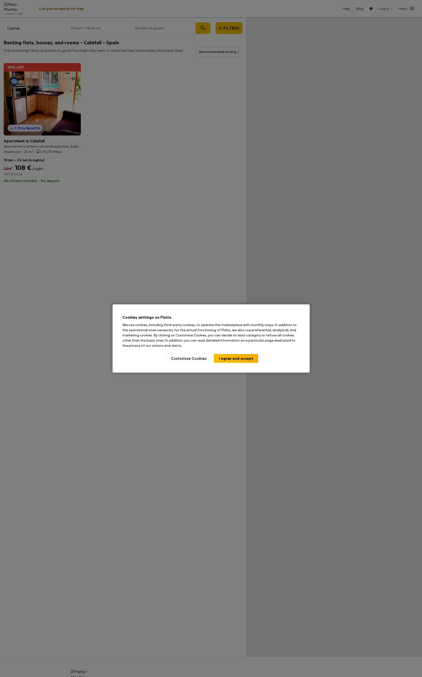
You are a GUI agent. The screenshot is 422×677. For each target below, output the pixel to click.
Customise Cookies (189, 358)
